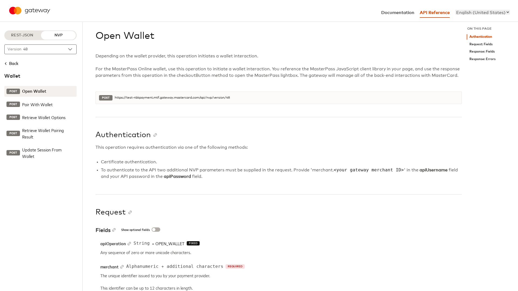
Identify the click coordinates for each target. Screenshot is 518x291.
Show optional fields (135, 230)
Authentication (480, 37)
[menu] (482, 12)
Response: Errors (482, 59)
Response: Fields (482, 51)
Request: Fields (481, 44)
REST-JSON (22, 35)
